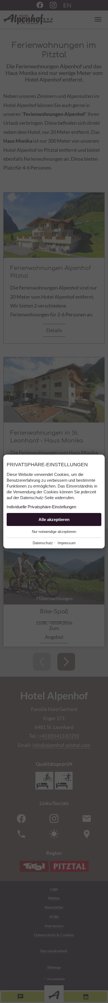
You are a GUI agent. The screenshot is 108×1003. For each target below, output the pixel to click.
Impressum (67, 543)
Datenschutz (43, 543)
